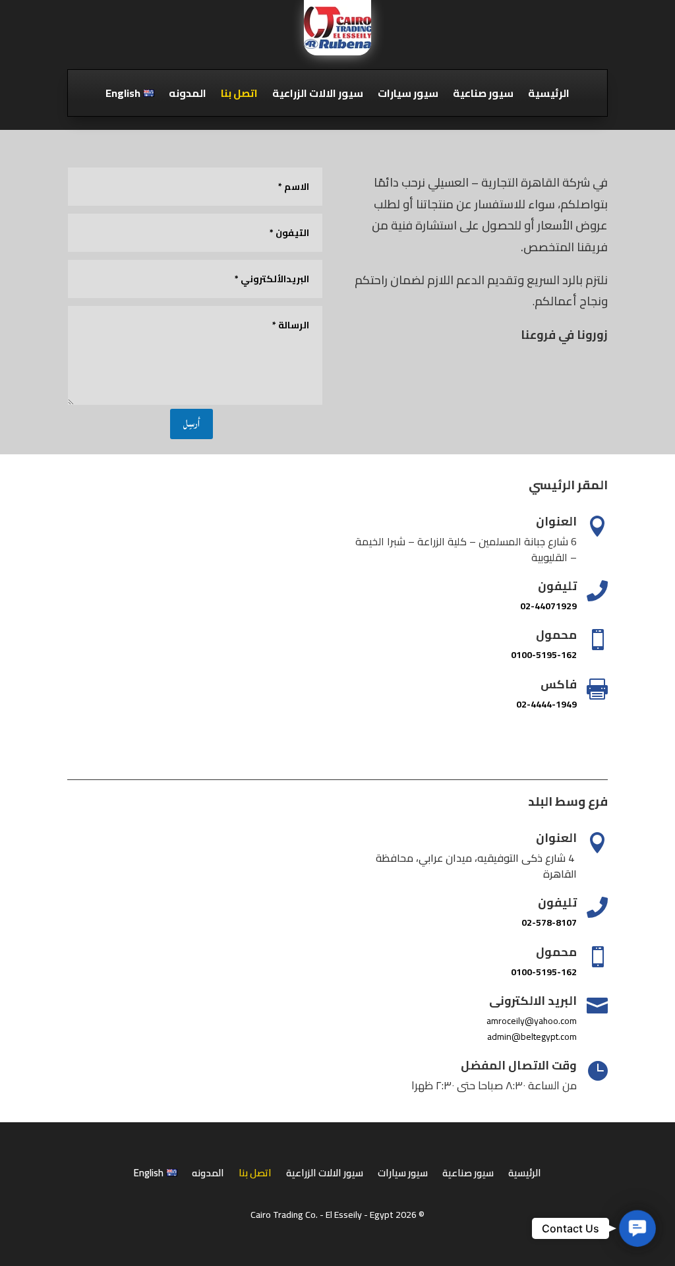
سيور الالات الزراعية (317, 95)
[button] (637, 1228)
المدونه (187, 95)
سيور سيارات (408, 95)
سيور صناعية (483, 95)
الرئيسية (549, 95)
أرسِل (191, 423)
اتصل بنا (239, 95)
